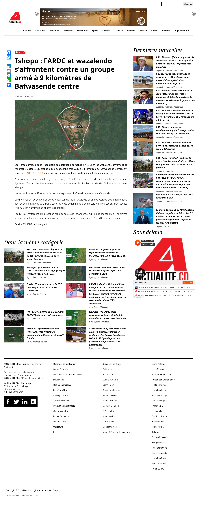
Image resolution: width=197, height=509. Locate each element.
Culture (119, 30)
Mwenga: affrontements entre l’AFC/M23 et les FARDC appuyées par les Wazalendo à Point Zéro (46, 270)
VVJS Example (181, 30)
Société (106, 30)
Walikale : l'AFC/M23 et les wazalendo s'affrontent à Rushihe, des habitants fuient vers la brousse (108, 315)
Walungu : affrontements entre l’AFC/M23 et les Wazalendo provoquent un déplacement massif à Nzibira (45, 333)
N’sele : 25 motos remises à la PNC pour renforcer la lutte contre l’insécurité (44, 287)
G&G (36, 495)
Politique (54, 30)
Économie (82, 30)
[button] (37, 14)
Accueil (27, 30)
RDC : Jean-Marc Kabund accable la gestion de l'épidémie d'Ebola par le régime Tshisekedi (174, 145)
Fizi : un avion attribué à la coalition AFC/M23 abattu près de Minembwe (45, 313)
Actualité (40, 30)
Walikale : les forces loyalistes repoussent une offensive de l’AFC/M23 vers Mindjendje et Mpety (107, 252)
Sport (95, 30)
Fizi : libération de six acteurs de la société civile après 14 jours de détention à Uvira (107, 270)
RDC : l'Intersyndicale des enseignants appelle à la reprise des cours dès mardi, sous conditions (175, 130)
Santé (154, 30)
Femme (131, 30)
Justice (143, 30)
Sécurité (68, 30)
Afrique (166, 30)
